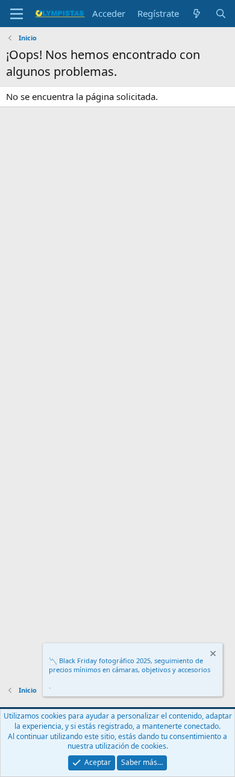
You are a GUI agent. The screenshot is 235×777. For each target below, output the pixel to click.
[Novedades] (196, 13)
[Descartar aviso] (212, 655)
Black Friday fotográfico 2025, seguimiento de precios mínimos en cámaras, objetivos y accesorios (129, 665)
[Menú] (16, 14)
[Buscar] (221, 13)
